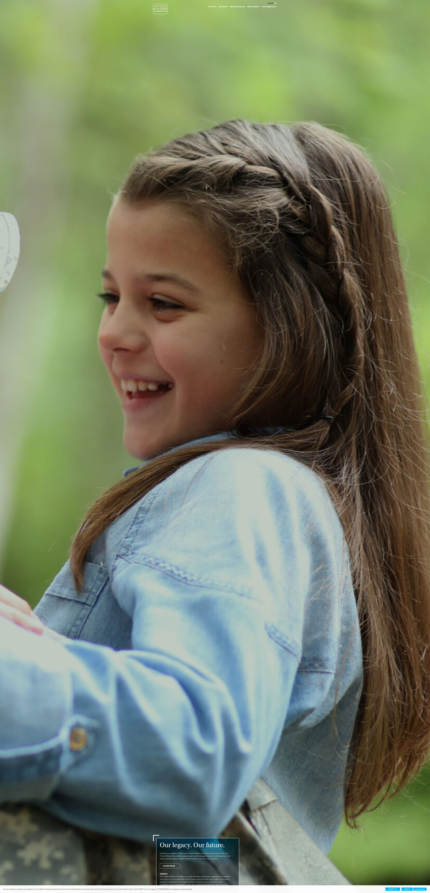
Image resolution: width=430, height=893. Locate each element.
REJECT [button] (407, 889)
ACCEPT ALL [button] (392, 889)
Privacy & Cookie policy (104, 889)
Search (270, 3)
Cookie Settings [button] (420, 889)
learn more (169, 866)
